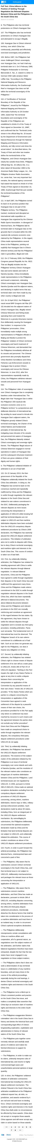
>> (20, 1130)
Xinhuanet (17, 2)
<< (6, 1127)
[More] (8, 1135)
